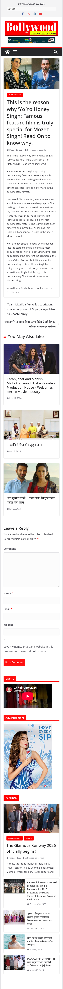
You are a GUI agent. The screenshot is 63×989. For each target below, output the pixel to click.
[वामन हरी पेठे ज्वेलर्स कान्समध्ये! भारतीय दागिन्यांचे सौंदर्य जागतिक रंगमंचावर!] (14, 943)
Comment (11, 548)
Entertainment (15, 95)
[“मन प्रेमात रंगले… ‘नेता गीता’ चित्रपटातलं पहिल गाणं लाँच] (31, 465)
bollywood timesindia (36, 150)
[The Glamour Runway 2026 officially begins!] (31, 818)
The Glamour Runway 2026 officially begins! (31, 848)
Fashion (29, 838)
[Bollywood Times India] (7, 52)
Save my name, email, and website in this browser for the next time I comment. (28, 649)
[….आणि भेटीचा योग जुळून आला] (31, 412)
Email (8, 609)
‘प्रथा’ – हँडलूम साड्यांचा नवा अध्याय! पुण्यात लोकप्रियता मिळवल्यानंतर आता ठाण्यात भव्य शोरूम (39, 918)
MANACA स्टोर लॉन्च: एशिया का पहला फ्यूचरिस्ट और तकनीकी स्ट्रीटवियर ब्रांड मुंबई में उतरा (41, 962)
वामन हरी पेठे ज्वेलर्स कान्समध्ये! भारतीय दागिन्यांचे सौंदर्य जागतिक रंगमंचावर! (40, 941)
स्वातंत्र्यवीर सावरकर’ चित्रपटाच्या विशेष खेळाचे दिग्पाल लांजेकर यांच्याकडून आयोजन (30, 324)
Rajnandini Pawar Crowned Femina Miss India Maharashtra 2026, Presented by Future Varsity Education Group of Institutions (42, 891)
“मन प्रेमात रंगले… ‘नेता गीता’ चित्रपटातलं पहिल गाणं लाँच (31, 500)
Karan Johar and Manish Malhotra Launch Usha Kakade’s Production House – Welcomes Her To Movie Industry (31, 385)
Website (8, 625)
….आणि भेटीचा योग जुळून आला (24, 445)
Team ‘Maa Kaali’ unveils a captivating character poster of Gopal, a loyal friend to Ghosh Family (31, 309)
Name (8, 593)
